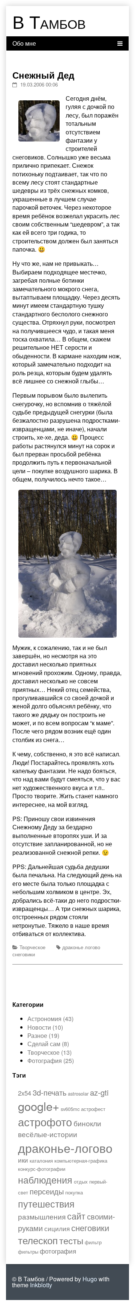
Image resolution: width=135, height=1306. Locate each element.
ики (23, 1159)
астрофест (93, 1108)
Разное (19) (43, 1035)
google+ (38, 1105)
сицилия (57, 1228)
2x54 (24, 1092)
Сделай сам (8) (48, 1043)
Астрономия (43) (50, 1018)
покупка (74, 1192)
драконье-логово (65, 1147)
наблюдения (45, 1179)
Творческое (32, 947)
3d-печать (49, 1092)
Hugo (89, 1279)
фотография (58, 1250)
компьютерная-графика (80, 1160)
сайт (76, 1216)
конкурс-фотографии (41, 1168)
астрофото (45, 1121)
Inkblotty (41, 1285)
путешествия (46, 1203)
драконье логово (81, 947)
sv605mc (70, 1108)
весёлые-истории (47, 1134)
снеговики (23, 954)
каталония (41, 1160)
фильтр (93, 1242)
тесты (71, 1240)
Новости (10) (45, 1027)
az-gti (99, 1092)
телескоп (38, 1240)
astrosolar (78, 1093)
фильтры (28, 1251)
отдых (81, 1181)
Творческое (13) (49, 1052)
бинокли (87, 1123)
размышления (42, 1216)
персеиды (47, 1191)
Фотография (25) (50, 1060)
